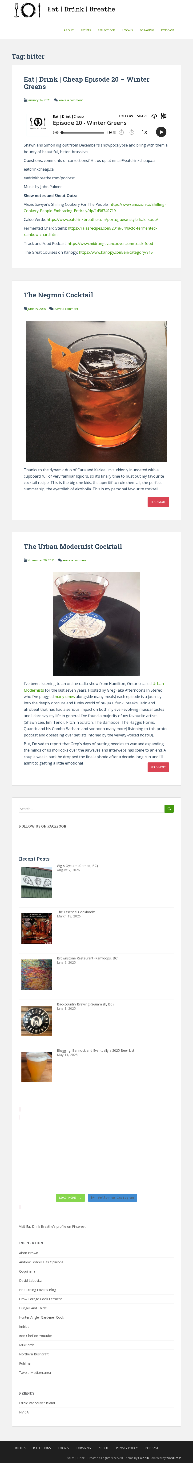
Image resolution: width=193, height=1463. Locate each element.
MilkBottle (27, 1345)
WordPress (173, 1458)
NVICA (24, 1412)
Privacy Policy (127, 1448)
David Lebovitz (30, 1280)
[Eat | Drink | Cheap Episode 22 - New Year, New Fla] (37, 1179)
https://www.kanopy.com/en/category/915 (116, 252)
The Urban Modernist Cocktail (73, 546)
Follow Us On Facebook (43, 826)
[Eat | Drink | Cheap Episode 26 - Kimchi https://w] (116, 1133)
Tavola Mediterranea (35, 1372)
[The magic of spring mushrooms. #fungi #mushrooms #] (116, 1156)
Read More (158, 502)
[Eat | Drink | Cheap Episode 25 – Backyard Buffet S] (155, 1133)
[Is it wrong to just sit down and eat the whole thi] (37, 1156)
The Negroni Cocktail (58, 294)
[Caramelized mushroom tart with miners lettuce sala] (76, 1133)
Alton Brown (28, 1253)
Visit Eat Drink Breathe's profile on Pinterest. (52, 1226)
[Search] (169, 809)
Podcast (167, 30)
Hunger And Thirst (33, 1308)
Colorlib (143, 1458)
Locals (127, 30)
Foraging (147, 30)
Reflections (106, 30)
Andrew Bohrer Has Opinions (41, 1262)
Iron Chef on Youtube (35, 1335)
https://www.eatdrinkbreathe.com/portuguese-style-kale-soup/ (102, 219)
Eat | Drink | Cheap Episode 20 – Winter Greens (86, 83)
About (69, 30)
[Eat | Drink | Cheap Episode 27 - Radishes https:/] (37, 1133)
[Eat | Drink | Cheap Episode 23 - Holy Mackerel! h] (155, 1156)
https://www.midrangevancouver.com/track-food (110, 243)
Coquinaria (27, 1271)
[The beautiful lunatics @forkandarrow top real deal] (116, 1179)
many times (65, 696)
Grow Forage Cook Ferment (40, 1299)
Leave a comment (70, 100)
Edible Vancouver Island (37, 1403)
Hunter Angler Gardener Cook (41, 1317)
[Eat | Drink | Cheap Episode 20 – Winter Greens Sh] (155, 1179)
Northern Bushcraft (34, 1354)
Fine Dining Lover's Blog (37, 1289)
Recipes (86, 30)
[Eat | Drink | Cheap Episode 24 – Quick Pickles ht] (76, 1156)
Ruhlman (25, 1363)
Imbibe (24, 1326)
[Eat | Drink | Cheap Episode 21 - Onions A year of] (76, 1179)
